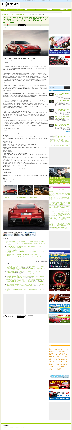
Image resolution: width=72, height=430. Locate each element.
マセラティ (63, 145)
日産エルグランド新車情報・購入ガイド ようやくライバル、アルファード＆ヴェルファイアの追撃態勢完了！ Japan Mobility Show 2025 (59, 203)
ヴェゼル (51, 366)
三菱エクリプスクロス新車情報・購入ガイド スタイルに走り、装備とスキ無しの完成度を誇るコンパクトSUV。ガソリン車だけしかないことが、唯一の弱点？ (25, 280)
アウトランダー (52, 359)
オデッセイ (51, 354)
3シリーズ (66, 356)
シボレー (61, 140)
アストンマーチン (59, 142)
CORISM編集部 (44, 261)
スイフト (61, 356)
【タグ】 (4, 27)
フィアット (67, 144)
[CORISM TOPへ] (10, 4)
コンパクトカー (61, 349)
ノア (59, 361)
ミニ (65, 142)
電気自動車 (51, 353)
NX (61, 361)
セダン (67, 349)
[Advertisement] (45, 5)
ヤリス (50, 363)
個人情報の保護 (22, 427)
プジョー (68, 142)
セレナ (50, 361)
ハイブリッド (62, 351)
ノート (61, 358)
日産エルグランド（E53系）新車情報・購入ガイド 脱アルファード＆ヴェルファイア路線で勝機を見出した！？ (59, 194)
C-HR (64, 364)
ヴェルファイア (58, 364)
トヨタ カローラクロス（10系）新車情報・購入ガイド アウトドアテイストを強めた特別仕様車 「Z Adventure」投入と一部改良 (59, 214)
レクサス (58, 136)
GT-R (67, 353)
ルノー (56, 144)
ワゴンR (65, 361)
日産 (61, 136)
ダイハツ (59, 137)
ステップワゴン (57, 366)
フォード (65, 140)
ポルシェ (51, 140)
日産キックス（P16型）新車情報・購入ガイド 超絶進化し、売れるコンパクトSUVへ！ (60, 190)
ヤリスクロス (60, 348)
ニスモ (58, 369)
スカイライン (56, 358)
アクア (67, 359)
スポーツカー (51, 351)
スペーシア (63, 363)
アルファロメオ (61, 144)
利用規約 (11, 427)
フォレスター (62, 354)
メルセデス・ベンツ (57, 139)
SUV (65, 348)
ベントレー (60, 141)
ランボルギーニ (58, 145)
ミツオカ (63, 137)
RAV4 (54, 356)
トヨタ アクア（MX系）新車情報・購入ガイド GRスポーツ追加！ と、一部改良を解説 (59, 228)
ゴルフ (57, 356)
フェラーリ (25, 14)
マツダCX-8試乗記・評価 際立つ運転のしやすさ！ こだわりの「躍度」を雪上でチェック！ (25, 287)
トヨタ (54, 136)
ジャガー (55, 141)
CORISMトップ (5, 14)
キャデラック (56, 140)
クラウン (64, 368)
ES (61, 369)
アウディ (67, 139)
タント (50, 356)
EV (55, 353)
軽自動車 (55, 349)
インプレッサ (58, 368)
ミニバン (51, 349)
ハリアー (56, 354)
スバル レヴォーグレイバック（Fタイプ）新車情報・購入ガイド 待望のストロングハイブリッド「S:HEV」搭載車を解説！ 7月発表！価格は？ (59, 224)
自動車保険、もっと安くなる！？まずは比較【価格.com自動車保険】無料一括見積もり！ (21, 197)
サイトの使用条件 (16, 427)
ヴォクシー (55, 361)
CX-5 (67, 364)
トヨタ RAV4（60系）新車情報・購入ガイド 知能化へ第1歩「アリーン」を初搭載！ (59, 207)
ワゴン (56, 351)
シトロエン (52, 144)
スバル (52, 137)
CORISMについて (7, 427)
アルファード (51, 364)
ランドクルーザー (52, 348)
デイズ (67, 354)
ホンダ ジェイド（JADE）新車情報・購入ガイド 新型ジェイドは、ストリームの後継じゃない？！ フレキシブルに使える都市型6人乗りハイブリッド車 (59, 219)
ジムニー (51, 369)
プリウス (63, 359)
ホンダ (64, 136)
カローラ (54, 363)
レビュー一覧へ (67, 90)
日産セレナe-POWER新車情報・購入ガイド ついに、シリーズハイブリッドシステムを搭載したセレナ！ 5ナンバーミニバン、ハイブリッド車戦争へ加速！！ (25, 285)
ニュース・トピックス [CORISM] (15, 14)
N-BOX (58, 363)
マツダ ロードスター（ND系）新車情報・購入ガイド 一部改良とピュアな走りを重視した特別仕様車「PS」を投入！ (59, 198)
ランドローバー (53, 142)
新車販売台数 (62, 353)
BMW (62, 139)
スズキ (56, 137)
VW (64, 139)
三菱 (66, 136)
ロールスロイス (66, 141)
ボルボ (67, 145)
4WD (58, 353)
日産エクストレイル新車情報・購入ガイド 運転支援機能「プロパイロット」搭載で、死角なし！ (59, 210)
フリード (51, 358)
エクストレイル (64, 366)
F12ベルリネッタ (6, 28)
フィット (58, 359)
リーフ (55, 369)
